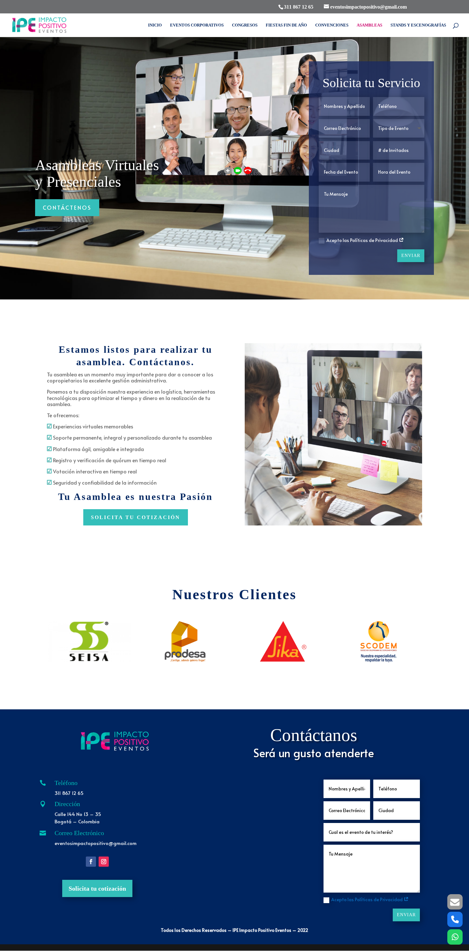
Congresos (244, 25)
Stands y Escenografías (418, 25)
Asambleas (369, 25)
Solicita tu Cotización (135, 517)
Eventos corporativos (197, 25)
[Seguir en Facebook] (91, 862)
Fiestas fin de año (286, 25)
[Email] (455, 901)
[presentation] (39, 641)
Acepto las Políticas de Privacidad (362, 240)
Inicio (155, 25)
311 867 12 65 (298, 7)
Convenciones (331, 25)
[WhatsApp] (455, 937)
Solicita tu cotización (97, 888)
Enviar (410, 255)
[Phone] (455, 919)
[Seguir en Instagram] (104, 862)
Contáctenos (67, 207)
